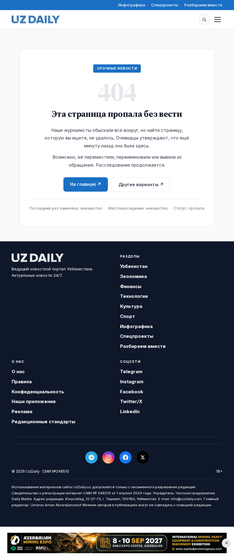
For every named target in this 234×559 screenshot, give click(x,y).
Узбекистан (133, 266)
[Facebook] (125, 457)
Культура (131, 306)
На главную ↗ (85, 184)
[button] (204, 19)
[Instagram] (108, 457)
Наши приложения (33, 401)
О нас (18, 371)
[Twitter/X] (142, 457)
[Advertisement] (117, 543)
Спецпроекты (164, 4)
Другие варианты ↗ (141, 184)
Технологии (134, 296)
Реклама (22, 411)
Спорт (127, 316)
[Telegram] (91, 457)
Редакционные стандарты (43, 421)
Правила (22, 381)
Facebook (131, 392)
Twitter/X (131, 401)
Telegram (131, 371)
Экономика (133, 276)
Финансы (130, 286)
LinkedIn (130, 411)
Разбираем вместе (203, 4)
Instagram (132, 381)
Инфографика (131, 4)
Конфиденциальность (38, 392)
